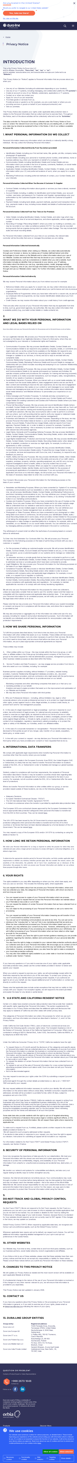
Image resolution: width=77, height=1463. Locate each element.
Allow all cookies (51, 1452)
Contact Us (14, 1383)
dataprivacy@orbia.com (13, 1306)
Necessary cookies (10, 1458)
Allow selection (66, 1452)
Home (8, 37)
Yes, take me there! (19, 13)
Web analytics (40, 1458)
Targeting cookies (52, 1458)
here (39, 1443)
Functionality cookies (25, 1458)
